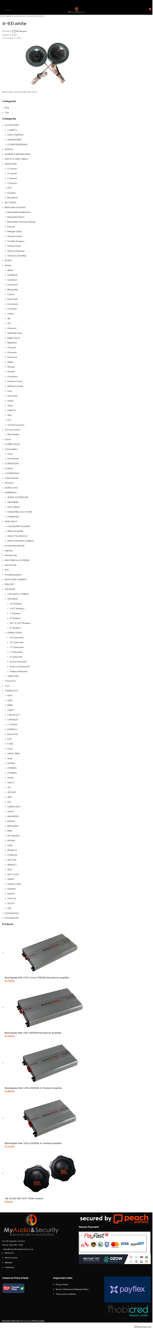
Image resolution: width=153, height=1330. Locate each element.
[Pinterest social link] (76, 3)
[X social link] (73, 3)
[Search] (143, 10)
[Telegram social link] (84, 3)
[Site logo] (76, 10)
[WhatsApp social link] (80, 3)
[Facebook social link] (69, 3)
